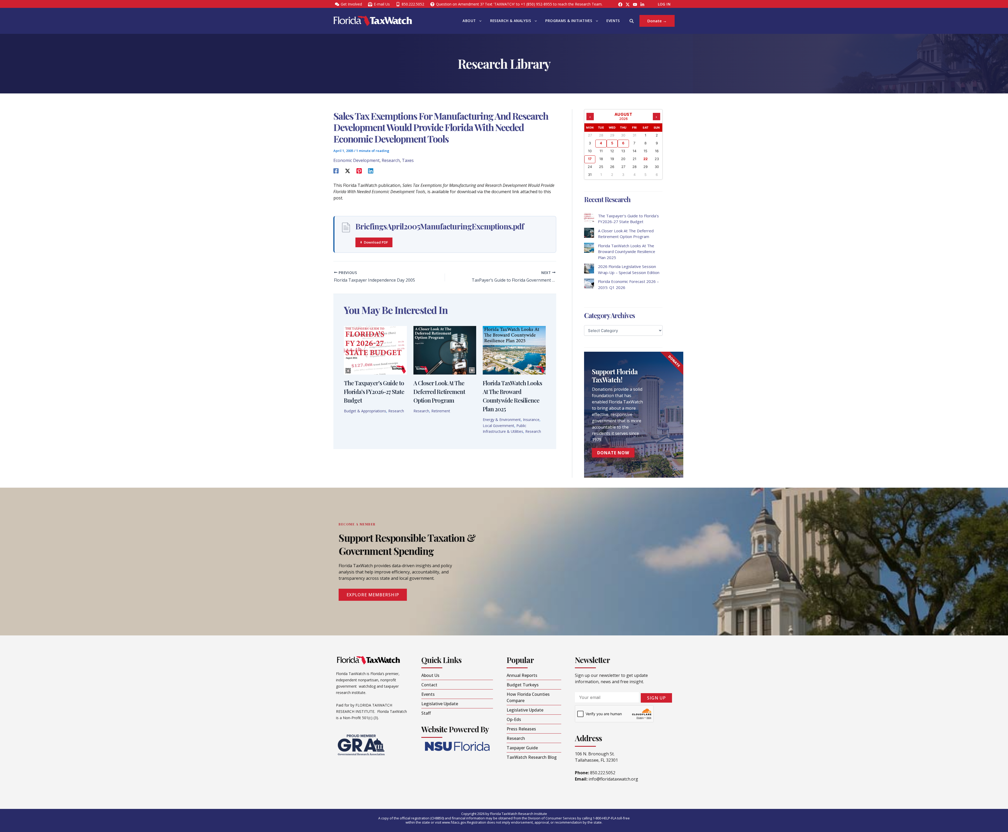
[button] (479, 21)
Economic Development (356, 160)
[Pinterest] (359, 171)
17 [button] (590, 159)
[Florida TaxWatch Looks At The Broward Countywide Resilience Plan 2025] (589, 248)
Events (613, 20)
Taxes (408, 160)
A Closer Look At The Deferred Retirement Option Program (439, 391)
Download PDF (376, 242)
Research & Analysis (510, 20)
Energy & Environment (502, 419)
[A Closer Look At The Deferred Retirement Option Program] (589, 233)
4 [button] (601, 143)
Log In (664, 4)
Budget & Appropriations (365, 410)
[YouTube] (635, 4)
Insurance (531, 419)
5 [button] (612, 143)
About (469, 20)
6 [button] (623, 143)
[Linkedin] (370, 171)
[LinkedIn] (642, 4)
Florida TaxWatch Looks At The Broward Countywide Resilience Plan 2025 (626, 251)
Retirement (440, 410)
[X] (347, 171)
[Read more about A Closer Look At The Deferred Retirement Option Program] (444, 349)
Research (391, 160)
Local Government (498, 425)
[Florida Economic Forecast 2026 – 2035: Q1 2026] (589, 283)
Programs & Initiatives (568, 20)
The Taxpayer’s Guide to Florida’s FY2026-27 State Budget (374, 391)
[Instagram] (628, 4)
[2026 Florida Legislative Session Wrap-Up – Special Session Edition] (589, 268)
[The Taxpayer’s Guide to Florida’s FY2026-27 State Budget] (589, 218)
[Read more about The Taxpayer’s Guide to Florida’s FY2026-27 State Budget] (375, 349)
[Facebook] (620, 4)
